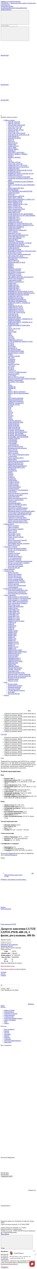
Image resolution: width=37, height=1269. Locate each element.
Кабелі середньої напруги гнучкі (18, 522)
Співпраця (18, 8)
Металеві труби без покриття (17, 677)
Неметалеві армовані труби (16, 672)
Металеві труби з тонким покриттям (19, 674)
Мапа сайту (7, 1042)
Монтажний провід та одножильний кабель (21, 511)
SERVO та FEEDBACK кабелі (17, 504)
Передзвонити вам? (6, 1176)
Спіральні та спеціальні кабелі (17, 517)
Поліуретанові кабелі (14, 503)
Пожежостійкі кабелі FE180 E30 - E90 (19, 514)
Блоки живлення (9, 569)
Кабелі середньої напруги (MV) (17, 521)
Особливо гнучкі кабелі (15, 495)
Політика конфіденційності (12, 1040)
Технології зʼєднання (10, 546)
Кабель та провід (9, 120)
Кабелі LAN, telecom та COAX (17, 509)
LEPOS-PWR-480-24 (10, 855)
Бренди (6, 695)
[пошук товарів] (15, 17)
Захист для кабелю (10, 595)
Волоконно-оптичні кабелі (16, 516)
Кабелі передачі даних (14, 506)
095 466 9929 (5, 100)
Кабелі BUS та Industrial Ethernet (18, 508)
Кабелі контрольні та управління (18, 493)
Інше (5, 682)
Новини (6, 8)
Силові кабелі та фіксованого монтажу (20, 513)
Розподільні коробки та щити (13, 588)
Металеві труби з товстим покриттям (19, 676)
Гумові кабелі (12, 501)
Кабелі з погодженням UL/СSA (17, 498)
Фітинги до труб (13, 681)
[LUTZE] (4, 734)
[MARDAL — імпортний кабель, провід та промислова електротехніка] (10, 987)
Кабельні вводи (9, 524)
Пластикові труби (13, 671)
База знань (7, 1034)
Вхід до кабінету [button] (9, 1029)
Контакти (12, 8)
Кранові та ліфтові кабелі (15, 500)
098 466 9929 (5, 55)
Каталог (3, 6)
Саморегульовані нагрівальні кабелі (19, 519)
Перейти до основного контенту (11, 1)
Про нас (8, 6)
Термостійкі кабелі (13, 496)
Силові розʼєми (9, 571)
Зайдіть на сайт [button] (5, 946)
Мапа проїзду (5, 1234)
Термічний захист (13, 679)
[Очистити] (15, 34)
